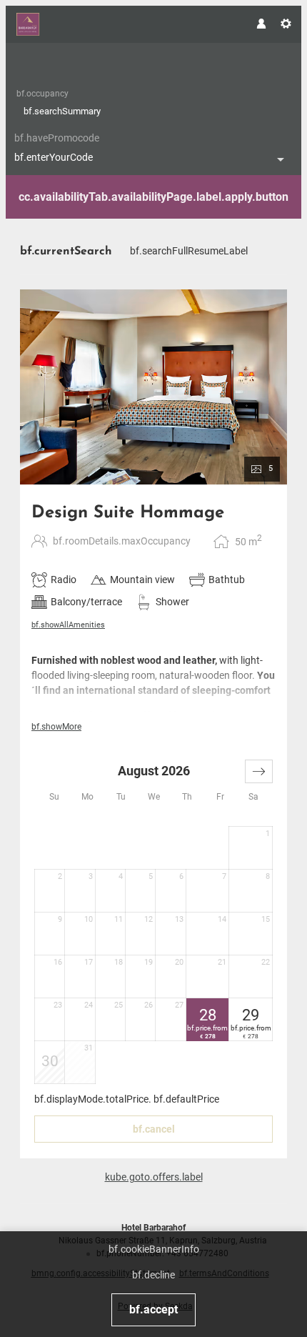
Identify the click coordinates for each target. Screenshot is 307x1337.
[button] (259, 771)
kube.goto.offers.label (154, 1177)
